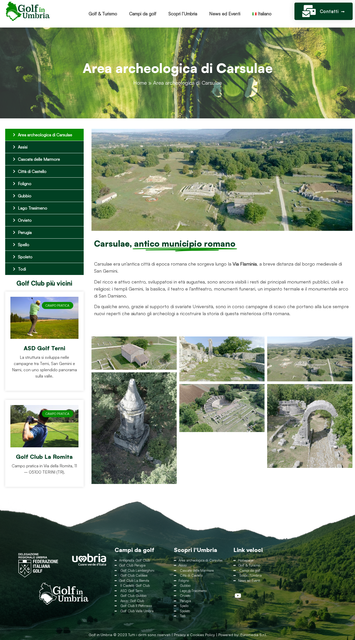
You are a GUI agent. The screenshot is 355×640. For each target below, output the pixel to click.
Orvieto (25, 220)
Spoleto (25, 256)
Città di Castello (32, 171)
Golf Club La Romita (44, 456)
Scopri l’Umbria (182, 13)
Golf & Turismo (103, 13)
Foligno (24, 183)
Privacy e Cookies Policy (194, 634)
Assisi (23, 147)
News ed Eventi (224, 13)
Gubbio (24, 195)
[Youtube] (237, 595)
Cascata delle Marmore (39, 159)
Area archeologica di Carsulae (45, 134)
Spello (23, 244)
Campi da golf (142, 13)
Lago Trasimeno (32, 208)
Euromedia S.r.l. (253, 634)
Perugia (25, 232)
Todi (22, 269)
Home (140, 82)
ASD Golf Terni (44, 348)
